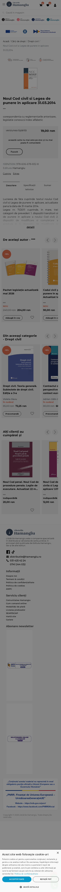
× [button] (58, 853)
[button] (30, 887)
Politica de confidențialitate (26, 873)
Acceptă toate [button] (16, 879)
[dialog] (30, 871)
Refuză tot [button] (46, 879)
